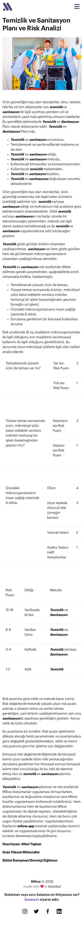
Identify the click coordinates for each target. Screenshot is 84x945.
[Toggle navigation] (77, 6)
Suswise (30, 899)
